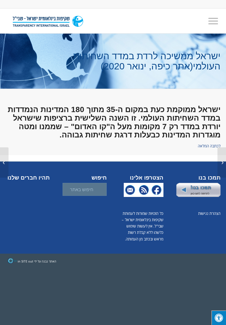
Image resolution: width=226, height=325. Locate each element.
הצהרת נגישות (209, 213)
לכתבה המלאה (209, 145)
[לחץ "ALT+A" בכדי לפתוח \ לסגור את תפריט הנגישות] (218, 317)
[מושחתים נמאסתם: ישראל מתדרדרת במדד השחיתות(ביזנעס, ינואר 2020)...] (221, 162)
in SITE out (25, 261)
